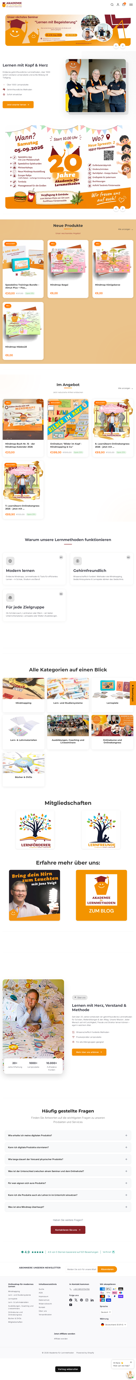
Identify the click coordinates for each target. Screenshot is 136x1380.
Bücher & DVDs (14, 1318)
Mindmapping (14, 1291)
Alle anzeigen (124, 229)
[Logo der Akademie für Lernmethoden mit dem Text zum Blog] (101, 895)
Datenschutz (44, 1300)
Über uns (43, 1311)
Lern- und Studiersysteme (19, 1295)
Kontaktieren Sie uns (66, 1230)
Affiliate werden (61, 1339)
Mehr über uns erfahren (87, 1052)
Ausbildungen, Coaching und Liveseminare (20, 1307)
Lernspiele (12, 1299)
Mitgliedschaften (15, 1322)
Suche (41, 1289)
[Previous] (116, 45)
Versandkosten (45, 1314)
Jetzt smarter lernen (16, 104)
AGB (40, 1293)
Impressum (43, 1296)
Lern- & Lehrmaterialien (18, 1302)
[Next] (122, 45)
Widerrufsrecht (45, 1304)
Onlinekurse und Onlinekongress (15, 1313)
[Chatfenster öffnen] (130, 1374)
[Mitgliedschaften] (35, 829)
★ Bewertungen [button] (133, 693)
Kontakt (42, 1307)
